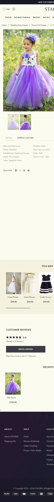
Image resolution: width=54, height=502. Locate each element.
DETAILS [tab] (9, 138)
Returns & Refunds (31, 441)
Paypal (50, 460)
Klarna (49, 450)
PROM (8, 17)
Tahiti (47, 156)
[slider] (14, 338)
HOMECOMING (22, 17)
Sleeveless (13, 149)
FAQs (26, 437)
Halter (43, 146)
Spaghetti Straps (15, 160)
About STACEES (11, 437)
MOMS (46, 17)
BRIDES (36, 17)
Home (4, 25)
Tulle (40, 153)
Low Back (46, 149)
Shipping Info (10, 441)
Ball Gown (16, 146)
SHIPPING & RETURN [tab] (25, 138)
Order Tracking (30, 446)
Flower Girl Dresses (39, 25)
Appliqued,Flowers (22, 153)
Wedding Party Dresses (19, 25)
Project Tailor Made (32, 450)
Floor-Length (14, 156)
